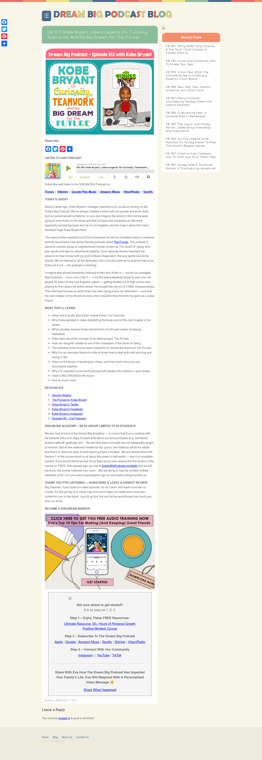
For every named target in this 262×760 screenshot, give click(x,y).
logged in (64, 718)
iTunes (49, 192)
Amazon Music (110, 192)
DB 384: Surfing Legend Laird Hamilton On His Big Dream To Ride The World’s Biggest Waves (191, 142)
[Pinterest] (4, 36)
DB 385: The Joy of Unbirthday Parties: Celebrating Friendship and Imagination (188, 127)
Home (45, 737)
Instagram (85, 655)
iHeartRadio (132, 192)
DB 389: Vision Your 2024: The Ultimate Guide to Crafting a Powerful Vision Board (187, 75)
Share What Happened (100, 689)
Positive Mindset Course (100, 628)
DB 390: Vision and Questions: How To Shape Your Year (191, 62)
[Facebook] (4, 22)
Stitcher (62, 192)
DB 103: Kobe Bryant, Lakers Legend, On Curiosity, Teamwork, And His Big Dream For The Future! (97, 34)
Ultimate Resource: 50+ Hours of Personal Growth (99, 623)
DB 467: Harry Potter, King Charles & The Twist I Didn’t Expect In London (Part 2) (190, 49)
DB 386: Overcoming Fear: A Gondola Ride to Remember (186, 114)
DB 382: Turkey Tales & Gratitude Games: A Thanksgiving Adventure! (191, 166)
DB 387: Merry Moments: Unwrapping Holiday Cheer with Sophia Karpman (189, 101)
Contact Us (82, 737)
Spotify (148, 192)
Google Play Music (84, 192)
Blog (55, 737)
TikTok (116, 655)
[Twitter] (4, 29)
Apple (59, 641)
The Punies (121, 242)
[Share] (4, 43)
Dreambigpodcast (112, 15)
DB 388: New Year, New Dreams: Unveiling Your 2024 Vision (188, 88)
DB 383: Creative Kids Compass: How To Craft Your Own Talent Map (191, 155)
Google (70, 641)
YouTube (103, 655)
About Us (67, 737)
